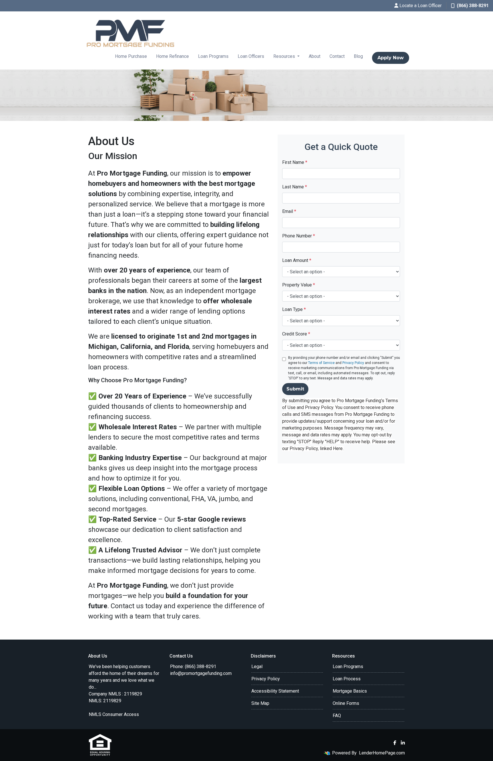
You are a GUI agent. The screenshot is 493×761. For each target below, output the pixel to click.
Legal (256, 666)
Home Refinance (172, 56)
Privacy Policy (353, 363)
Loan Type (294, 309)
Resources (284, 56)
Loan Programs (213, 56)
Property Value (298, 285)
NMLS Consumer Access (114, 714)
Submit (295, 389)
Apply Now (390, 57)
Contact (337, 56)
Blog (358, 56)
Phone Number (298, 236)
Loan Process (347, 678)
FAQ (337, 715)
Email (289, 211)
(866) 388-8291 (473, 5)
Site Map (260, 703)
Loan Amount (296, 260)
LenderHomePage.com (382, 753)
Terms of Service (321, 363)
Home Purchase (131, 56)
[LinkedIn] (403, 742)
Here (338, 448)
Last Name (294, 187)
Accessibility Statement (275, 691)
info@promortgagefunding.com (201, 673)
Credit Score (296, 334)
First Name (294, 162)
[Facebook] (394, 742)
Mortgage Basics (350, 691)
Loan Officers (251, 56)
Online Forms (346, 703)
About (314, 56)
